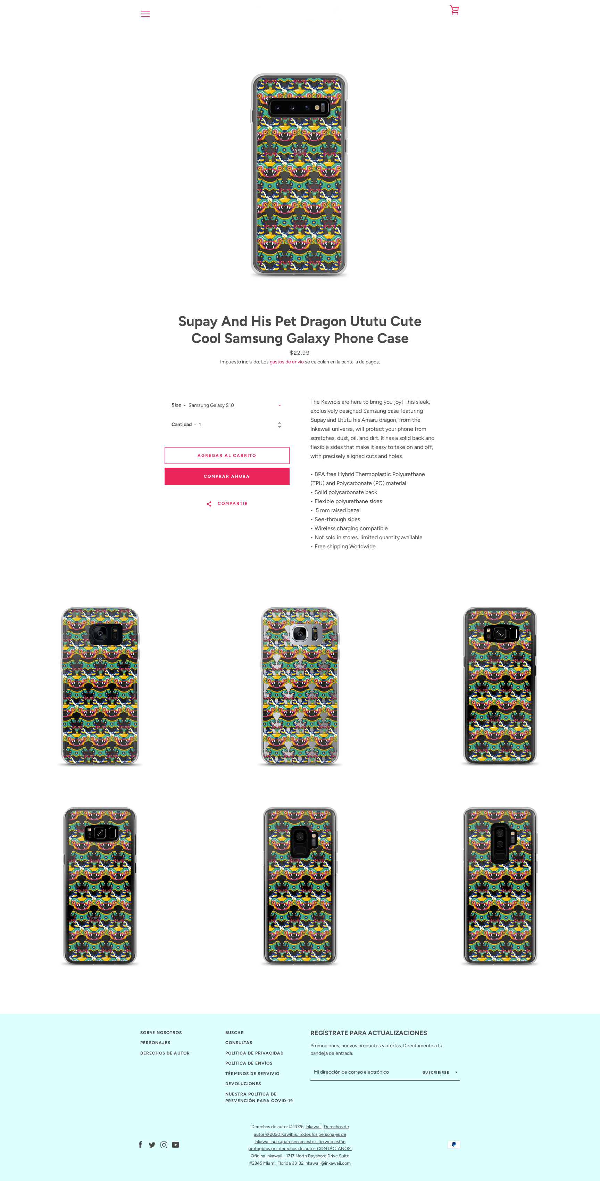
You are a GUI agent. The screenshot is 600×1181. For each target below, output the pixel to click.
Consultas (238, 1042)
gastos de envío (287, 362)
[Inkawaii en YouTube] (175, 1144)
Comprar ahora (227, 476)
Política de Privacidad (254, 1053)
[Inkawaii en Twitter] (152, 1144)
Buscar (234, 1032)
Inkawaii (314, 1126)
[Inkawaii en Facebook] (140, 1144)
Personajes (155, 1042)
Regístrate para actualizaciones (368, 1033)
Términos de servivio (252, 1073)
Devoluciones (243, 1083)
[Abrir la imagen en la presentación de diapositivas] (300, 168)
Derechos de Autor (165, 1053)
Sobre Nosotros (161, 1032)
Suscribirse (436, 1072)
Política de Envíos (249, 1063)
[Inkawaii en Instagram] (163, 1144)
